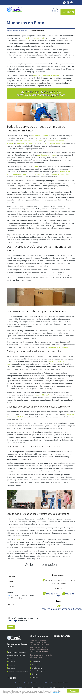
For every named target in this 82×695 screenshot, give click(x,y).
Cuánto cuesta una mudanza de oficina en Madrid (41, 656)
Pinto (58, 138)
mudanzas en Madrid (40, 136)
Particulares (36, 662)
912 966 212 (51, 92)
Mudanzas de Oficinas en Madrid (39, 683)
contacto (19, 539)
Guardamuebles (37, 668)
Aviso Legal (12, 621)
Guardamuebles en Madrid (59, 683)
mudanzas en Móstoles (21, 174)
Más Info (55, 692)
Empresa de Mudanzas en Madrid (18, 31)
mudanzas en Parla (38, 174)
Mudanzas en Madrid (21, 683)
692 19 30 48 (11, 668)
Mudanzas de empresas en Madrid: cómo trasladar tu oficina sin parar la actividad (39, 642)
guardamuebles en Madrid (47, 155)
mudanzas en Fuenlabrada (61, 174)
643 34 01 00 (11, 665)
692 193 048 (31, 92)
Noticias (34, 674)
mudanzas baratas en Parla (27, 143)
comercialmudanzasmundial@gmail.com (41, 95)
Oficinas (34, 665)
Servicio (10, 593)
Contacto (35, 677)
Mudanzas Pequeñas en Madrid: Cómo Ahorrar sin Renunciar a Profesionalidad (39, 649)
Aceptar (73, 691)
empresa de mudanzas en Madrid (33, 38)
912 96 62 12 (11, 661)
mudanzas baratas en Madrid (53, 143)
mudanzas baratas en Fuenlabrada (31, 141)
